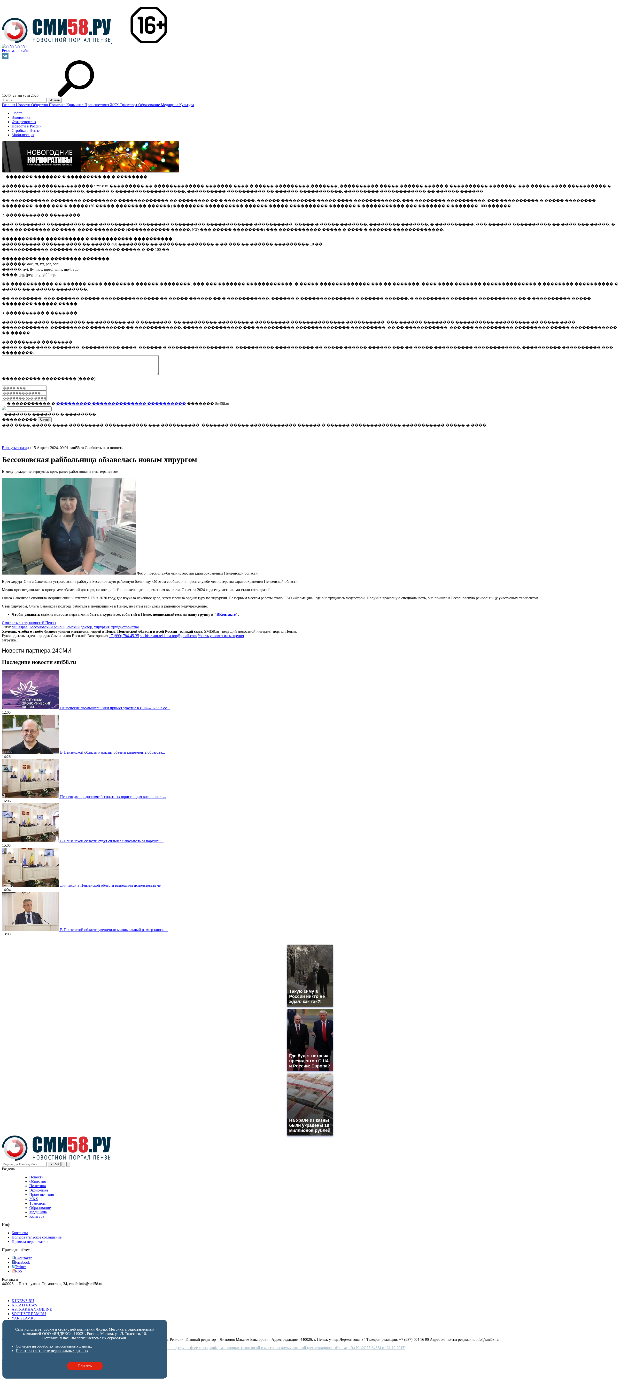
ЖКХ (115, 105)
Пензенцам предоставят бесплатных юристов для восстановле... (113, 797)
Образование (149, 105)
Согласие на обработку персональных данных (54, 1346)
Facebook (22, 1262)
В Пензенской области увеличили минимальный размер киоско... (114, 930)
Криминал (75, 105)
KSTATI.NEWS (24, 1305)
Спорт (17, 113)
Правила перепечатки (30, 1241)
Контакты (20, 1233)
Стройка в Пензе (25, 130)
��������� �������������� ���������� (121, 404)
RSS (18, 1271)
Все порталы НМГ (17, 1292)
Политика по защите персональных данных (52, 1351)
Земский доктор (79, 627)
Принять (85, 1366)
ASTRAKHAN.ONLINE (32, 1309)
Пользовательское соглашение (37, 1237)
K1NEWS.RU (23, 1301)
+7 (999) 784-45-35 (124, 636)
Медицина (170, 105)
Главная (9, 105)
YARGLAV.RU (24, 1318)
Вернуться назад (15, 448)
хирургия (101, 627)
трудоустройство (125, 627)
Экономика (21, 117)
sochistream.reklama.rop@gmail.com (168, 636)
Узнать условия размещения (221, 636)
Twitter (20, 1267)
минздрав (20, 627)
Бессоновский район (47, 627)
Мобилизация (23, 135)
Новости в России (27, 126)
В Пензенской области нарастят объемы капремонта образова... (112, 752)
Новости (23, 105)
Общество (40, 105)
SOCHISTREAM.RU (29, 1314)
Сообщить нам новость (104, 448)
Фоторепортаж (24, 122)
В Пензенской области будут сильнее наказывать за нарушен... (111, 841)
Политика (57, 105)
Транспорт (129, 105)
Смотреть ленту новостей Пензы (29, 623)
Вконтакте (23, 1258)
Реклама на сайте (16, 50)
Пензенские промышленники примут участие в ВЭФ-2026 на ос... (115, 708)
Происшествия (97, 105)
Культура (186, 105)
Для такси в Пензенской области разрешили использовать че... (111, 885)
